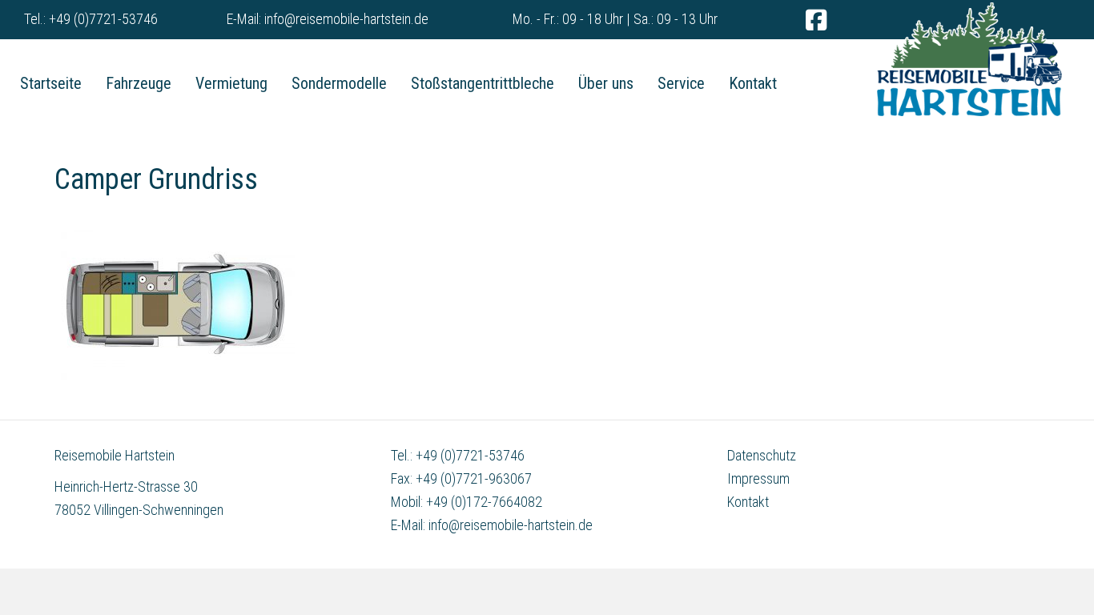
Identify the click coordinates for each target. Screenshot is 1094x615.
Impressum (758, 478)
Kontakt (748, 501)
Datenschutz (761, 455)
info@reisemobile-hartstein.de (346, 18)
